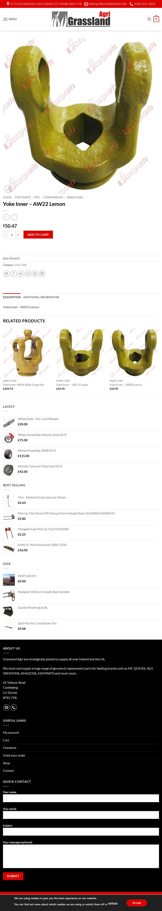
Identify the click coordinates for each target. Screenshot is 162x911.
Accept (136, 903)
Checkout (9, 747)
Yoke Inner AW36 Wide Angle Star (24, 384)
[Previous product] (14, 217)
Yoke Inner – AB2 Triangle (72, 384)
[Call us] (13, 707)
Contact (8, 770)
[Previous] (3, 363)
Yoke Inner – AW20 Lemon (126, 384)
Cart (6, 740)
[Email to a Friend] (28, 273)
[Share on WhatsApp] (6, 273)
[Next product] (6, 217)
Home (7, 197)
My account (11, 732)
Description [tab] (12, 297)
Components (53, 197)
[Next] (159, 363)
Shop (6, 763)
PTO (37, 197)
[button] (10, 19)
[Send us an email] (6, 707)
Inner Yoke (75, 197)
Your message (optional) (17, 842)
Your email (9, 808)
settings (113, 903)
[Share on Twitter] (21, 273)
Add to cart (38, 234)
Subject (7, 825)
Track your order (14, 755)
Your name (9, 792)
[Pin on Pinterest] (35, 273)
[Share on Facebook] (13, 273)
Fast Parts (22, 197)
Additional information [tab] (41, 297)
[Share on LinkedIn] (42, 273)
